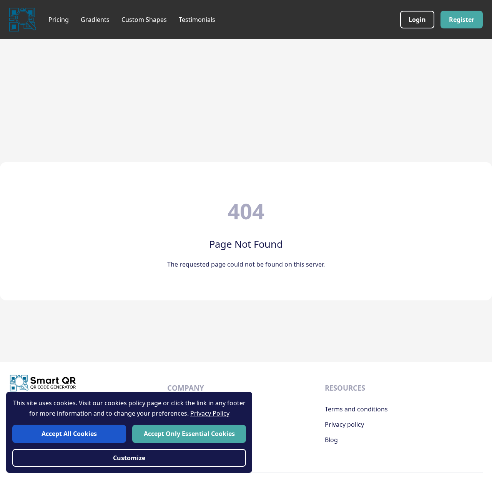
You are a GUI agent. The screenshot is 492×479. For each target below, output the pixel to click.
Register (461, 19)
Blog (331, 440)
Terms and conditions (356, 409)
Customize (129, 458)
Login (417, 19)
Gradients (95, 19)
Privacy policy (344, 424)
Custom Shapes (144, 19)
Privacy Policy (209, 413)
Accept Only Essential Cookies (189, 433)
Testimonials (197, 19)
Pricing (58, 19)
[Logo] (22, 19)
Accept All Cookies (69, 433)
